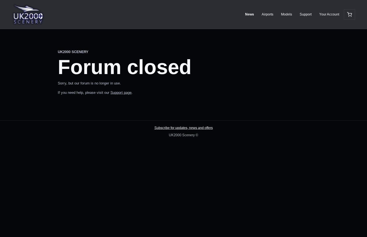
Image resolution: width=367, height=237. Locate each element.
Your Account (329, 14)
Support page (120, 92)
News (249, 14)
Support (306, 14)
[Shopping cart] (349, 14)
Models (286, 14)
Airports (267, 14)
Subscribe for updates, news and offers (183, 128)
